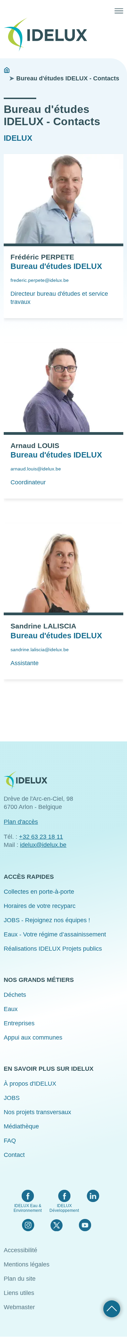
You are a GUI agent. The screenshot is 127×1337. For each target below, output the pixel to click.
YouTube (85, 1225)
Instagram (28, 1225)
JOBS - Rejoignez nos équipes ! (47, 920)
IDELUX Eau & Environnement (28, 1208)
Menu (118, 11)
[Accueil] (48, 35)
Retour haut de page (111, 1308)
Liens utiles (19, 1293)
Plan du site (20, 1278)
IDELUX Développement (64, 1208)
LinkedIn (93, 1196)
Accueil (7, 70)
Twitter (56, 1225)
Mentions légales (26, 1264)
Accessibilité (20, 1250)
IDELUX (18, 138)
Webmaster (19, 1307)
